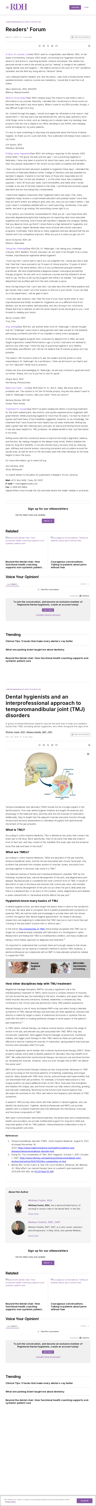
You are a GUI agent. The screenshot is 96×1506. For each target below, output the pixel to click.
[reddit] (52, 46)
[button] (7, 7)
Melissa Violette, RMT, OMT (39, 732)
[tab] (12, 584)
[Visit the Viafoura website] (84, 596)
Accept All (84, 1501)
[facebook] (39, 46)
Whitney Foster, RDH (15, 732)
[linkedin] (44, 46)
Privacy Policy (10, 1502)
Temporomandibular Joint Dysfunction (23, 22)
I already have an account (48, 615)
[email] (56, 46)
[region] (48, 590)
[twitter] (48, 46)
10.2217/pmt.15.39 (43, 1189)
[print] (89, 46)
